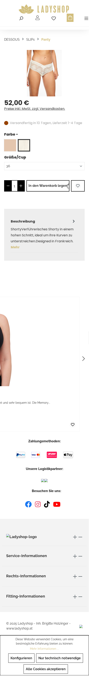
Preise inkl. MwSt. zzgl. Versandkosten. (34, 109)
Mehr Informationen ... (44, 648)
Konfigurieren (21, 658)
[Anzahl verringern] (8, 186)
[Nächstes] (84, 358)
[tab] (43, 234)
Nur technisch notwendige (59, 658)
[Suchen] (21, 18)
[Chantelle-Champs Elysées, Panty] (44, 73)
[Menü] (86, 18)
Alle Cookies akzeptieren (46, 669)
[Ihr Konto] (37, 18)
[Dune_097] (10, 145)
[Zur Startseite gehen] (44, 9)
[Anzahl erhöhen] (21, 186)
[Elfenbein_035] (24, 145)
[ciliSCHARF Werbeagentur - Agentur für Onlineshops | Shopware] (81, 626)
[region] (44, 73)
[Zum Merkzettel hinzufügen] (78, 186)
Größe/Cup (15, 157)
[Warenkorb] (70, 18)
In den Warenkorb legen (47, 186)
